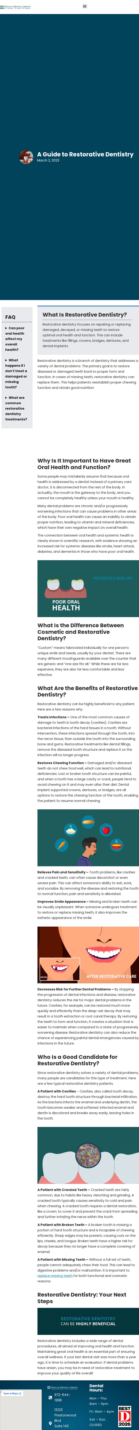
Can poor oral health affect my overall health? (14, 339)
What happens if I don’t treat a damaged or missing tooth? (16, 374)
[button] (85, 6)
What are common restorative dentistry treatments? (16, 408)
